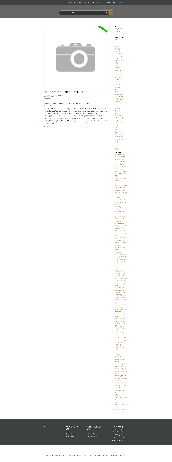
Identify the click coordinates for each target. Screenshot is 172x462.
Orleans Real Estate (120, 347)
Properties (78, 2)
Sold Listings (118, 31)
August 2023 (118, 103)
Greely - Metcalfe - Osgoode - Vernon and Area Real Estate (121, 270)
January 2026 (118, 53)
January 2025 (118, 74)
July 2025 (117, 63)
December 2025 (119, 55)
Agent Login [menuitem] (123, 2)
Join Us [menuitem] (115, 2)
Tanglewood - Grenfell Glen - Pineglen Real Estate (121, 387)
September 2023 (119, 101)
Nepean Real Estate (120, 332)
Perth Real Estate (119, 361)
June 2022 (117, 127)
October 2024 (118, 79)
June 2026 (117, 44)
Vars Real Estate (119, 401)
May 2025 (117, 67)
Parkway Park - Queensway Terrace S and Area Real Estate (120, 358)
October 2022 (118, 120)
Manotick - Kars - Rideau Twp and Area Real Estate (120, 309)
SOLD (112, 9)
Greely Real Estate (120, 273)
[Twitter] (115, 440)
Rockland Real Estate (121, 368)
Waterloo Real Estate (120, 402)
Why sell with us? (92, 433)
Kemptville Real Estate (121, 289)
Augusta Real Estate (120, 161)
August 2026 (118, 41)
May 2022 (117, 129)
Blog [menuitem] (102, 2)
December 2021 (119, 137)
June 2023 (117, 106)
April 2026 (117, 48)
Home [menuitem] (71, 2)
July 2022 (117, 125)
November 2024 (119, 77)
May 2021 (117, 150)
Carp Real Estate (119, 223)
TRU (116, 392)
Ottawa (117, 349)
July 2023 (117, 105)
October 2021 (118, 141)
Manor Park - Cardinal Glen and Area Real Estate (121, 304)
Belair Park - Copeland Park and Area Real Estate (121, 173)
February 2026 (118, 51)
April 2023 (117, 110)
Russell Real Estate (120, 370)
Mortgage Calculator (71, 435)
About (108, 2)
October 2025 (118, 58)
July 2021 (117, 146)
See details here (48, 105)
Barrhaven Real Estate (121, 163)
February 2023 (118, 113)
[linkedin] (119, 440)
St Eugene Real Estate (121, 378)
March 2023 (118, 112)
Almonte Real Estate (120, 156)
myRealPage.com (88, 449)
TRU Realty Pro (119, 396)
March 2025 (118, 70)
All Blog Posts (118, 28)
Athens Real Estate (120, 159)
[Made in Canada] (124, 440)
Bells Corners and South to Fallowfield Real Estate (120, 178)
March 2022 (118, 132)
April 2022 (117, 131)
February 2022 (118, 134)
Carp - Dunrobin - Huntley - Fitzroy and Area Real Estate (120, 216)
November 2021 (119, 139)
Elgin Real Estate (119, 245)
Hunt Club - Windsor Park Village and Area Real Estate (121, 283)
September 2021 (119, 143)
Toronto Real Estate (120, 390)
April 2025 (117, 68)
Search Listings (70, 436)
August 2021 (118, 144)
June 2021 (117, 148)
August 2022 (118, 124)
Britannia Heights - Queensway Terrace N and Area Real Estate (121, 197)
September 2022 (119, 122)
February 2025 (118, 72)
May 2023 (117, 108)
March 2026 (118, 50)
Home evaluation (92, 435)
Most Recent (118, 39)
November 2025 (119, 56)
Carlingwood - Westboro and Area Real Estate (120, 211)
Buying (87, 2)
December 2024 (119, 75)
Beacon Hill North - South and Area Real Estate (120, 166)
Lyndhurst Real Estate (121, 297)
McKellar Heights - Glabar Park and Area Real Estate (121, 314)
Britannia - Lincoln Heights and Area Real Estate (121, 192)
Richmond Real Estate (121, 366)
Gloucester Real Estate (121, 263)
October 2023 (118, 100)
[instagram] (117, 440)
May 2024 (117, 87)
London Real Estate (120, 290)
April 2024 (117, 89)
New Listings (118, 29)
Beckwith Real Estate (120, 170)
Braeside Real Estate (120, 189)
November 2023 (119, 98)
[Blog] (122, 440)
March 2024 (118, 91)
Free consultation (92, 436)
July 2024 (117, 84)
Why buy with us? (70, 433)
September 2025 (119, 60)
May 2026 (117, 46)
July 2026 (117, 43)
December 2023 (119, 96)
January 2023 (118, 115)
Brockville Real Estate (121, 201)
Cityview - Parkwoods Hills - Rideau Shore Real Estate (120, 227)
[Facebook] (112, 440)
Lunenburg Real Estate (121, 295)
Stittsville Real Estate (120, 383)
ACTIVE (106, 9)
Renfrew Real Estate (120, 365)
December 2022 (119, 117)
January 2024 (118, 94)
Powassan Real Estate (121, 363)
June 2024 (117, 86)
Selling (95, 2)
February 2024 (119, 93)
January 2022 (118, 136)
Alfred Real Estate (119, 154)
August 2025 (118, 62)
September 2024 (119, 81)
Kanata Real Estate (120, 287)
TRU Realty (118, 394)
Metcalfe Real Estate (120, 321)
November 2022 (119, 119)
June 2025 (117, 65)
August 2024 (118, 82)
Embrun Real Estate (120, 254)
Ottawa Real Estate (53, 96)
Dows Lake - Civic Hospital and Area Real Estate (121, 242)
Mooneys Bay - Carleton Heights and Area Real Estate (121, 328)
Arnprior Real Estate (120, 158)
